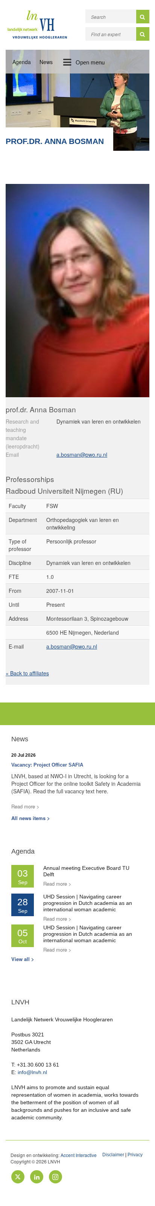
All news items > (30, 818)
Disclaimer (113, 1154)
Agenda (21, 62)
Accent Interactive (79, 1155)
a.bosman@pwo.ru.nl (81, 454)
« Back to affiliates (27, 673)
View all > (22, 959)
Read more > (25, 806)
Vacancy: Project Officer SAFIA (47, 765)
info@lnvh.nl (32, 1072)
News (46, 62)
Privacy (135, 1154)
